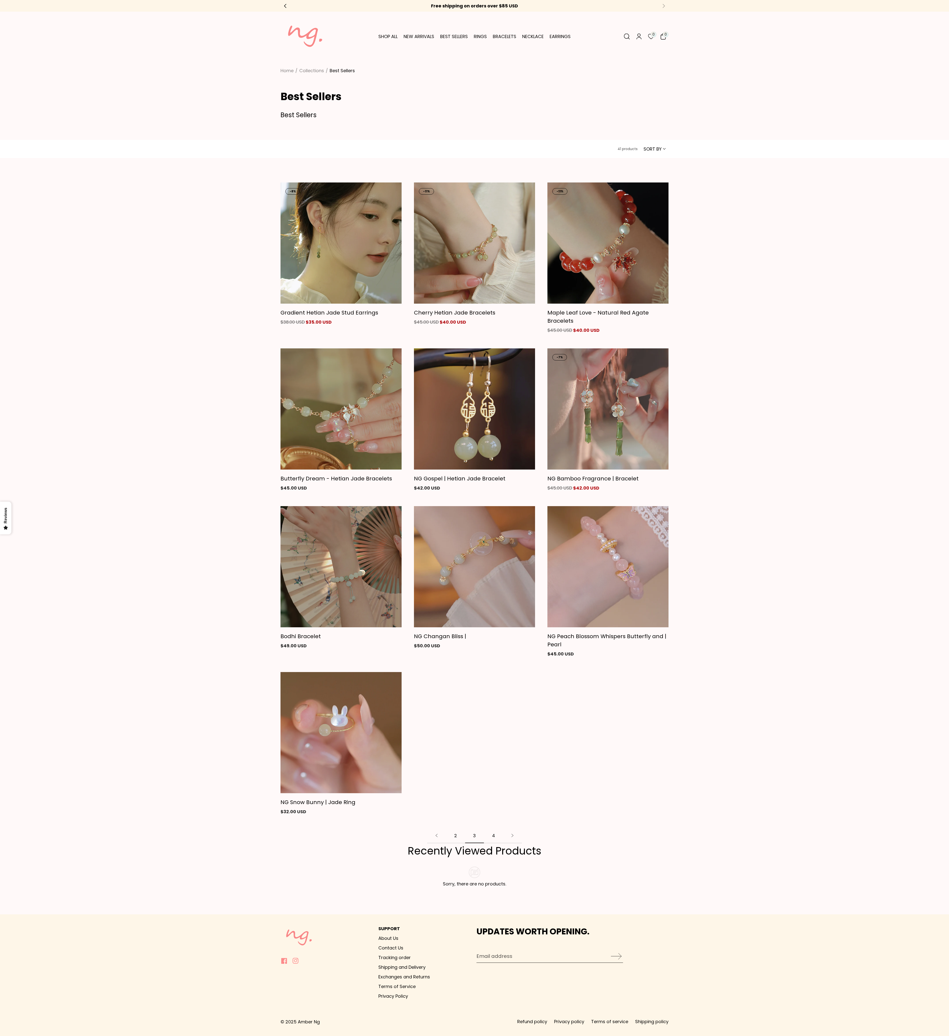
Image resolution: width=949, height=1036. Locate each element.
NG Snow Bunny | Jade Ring (317, 802)
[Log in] (639, 36)
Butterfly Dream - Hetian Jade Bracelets (336, 478)
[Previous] (436, 837)
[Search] (627, 36)
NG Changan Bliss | (440, 636)
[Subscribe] (614, 956)
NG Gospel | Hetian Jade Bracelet (459, 478)
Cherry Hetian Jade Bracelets (454, 312)
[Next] (512, 837)
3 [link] (474, 836)
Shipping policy (652, 1021)
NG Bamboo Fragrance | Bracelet (593, 478)
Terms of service (609, 1021)
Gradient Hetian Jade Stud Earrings (329, 312)
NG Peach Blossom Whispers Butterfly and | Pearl (606, 640)
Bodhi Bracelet (300, 636)
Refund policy (532, 1021)
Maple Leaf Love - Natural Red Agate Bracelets (598, 317)
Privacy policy (569, 1021)
